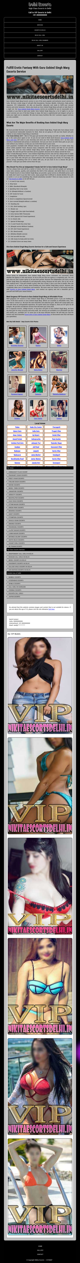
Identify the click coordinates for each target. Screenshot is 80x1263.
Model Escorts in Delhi (17, 560)
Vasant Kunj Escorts (17, 543)
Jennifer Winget (17, 370)
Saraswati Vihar (56, 447)
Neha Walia (38, 370)
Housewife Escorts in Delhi (19, 563)
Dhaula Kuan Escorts (17, 520)
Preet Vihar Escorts (16, 478)
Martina (59, 370)
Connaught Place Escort (18, 472)
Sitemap (49, 1260)
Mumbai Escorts (15, 577)
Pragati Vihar (56, 431)
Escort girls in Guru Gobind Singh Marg (37, 314)
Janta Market (36, 455)
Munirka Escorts (15, 511)
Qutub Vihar (56, 435)
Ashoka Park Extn (17, 443)
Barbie (38, 345)
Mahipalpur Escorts (16, 498)
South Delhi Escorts (16, 540)
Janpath (36, 451)
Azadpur (17, 447)
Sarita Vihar (56, 451)
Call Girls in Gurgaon (17, 587)
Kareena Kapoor (17, 394)
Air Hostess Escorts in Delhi (20, 570)
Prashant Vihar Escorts (18, 475)
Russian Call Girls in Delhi (19, 557)
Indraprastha (36, 439)
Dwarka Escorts (15, 524)
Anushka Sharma (17, 345)
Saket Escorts (14, 514)
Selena (59, 418)
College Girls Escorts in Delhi (20, 567)
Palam (17, 427)
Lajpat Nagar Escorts (17, 530)
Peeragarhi (56, 427)
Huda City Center (36, 427)
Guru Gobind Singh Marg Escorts (29, 109)
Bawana (17, 463)
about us (40, 45)
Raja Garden (56, 439)
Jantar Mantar (36, 459)
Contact (40, 55)
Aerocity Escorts (15, 495)
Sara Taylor (38, 418)
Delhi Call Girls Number (40, 40)
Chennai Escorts (15, 590)
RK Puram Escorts (15, 546)
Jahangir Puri (36, 443)
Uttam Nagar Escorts (17, 504)
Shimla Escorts (14, 584)
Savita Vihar (56, 459)
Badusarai (17, 455)
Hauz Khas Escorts (16, 501)
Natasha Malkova (59, 394)
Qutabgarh (56, 455)
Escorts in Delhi (40, 30)
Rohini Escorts (14, 485)
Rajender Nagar (56, 443)
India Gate (36, 431)
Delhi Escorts (40, 4)
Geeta (59, 345)
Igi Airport (35, 435)
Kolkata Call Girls (16, 593)
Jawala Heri (36, 463)
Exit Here (51, 609)
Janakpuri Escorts (16, 491)
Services (40, 25)
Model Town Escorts (16, 488)
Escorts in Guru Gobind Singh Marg (22, 289)
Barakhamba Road (17, 459)
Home (40, 20)
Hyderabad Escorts (16, 580)
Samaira (38, 394)
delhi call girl (40, 35)
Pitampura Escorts (16, 517)
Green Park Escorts (16, 508)
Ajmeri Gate (17, 431)
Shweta (17, 418)
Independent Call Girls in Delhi (21, 554)
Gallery (40, 50)
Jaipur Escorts (14, 597)
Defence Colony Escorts (18, 537)
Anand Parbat (17, 439)
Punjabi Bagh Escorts (17, 482)
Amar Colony (17, 435)
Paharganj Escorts (16, 527)
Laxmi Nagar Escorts (17, 533)
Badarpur (17, 451)
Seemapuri (56, 463)
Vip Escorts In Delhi (15, 179)
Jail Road (36, 447)
